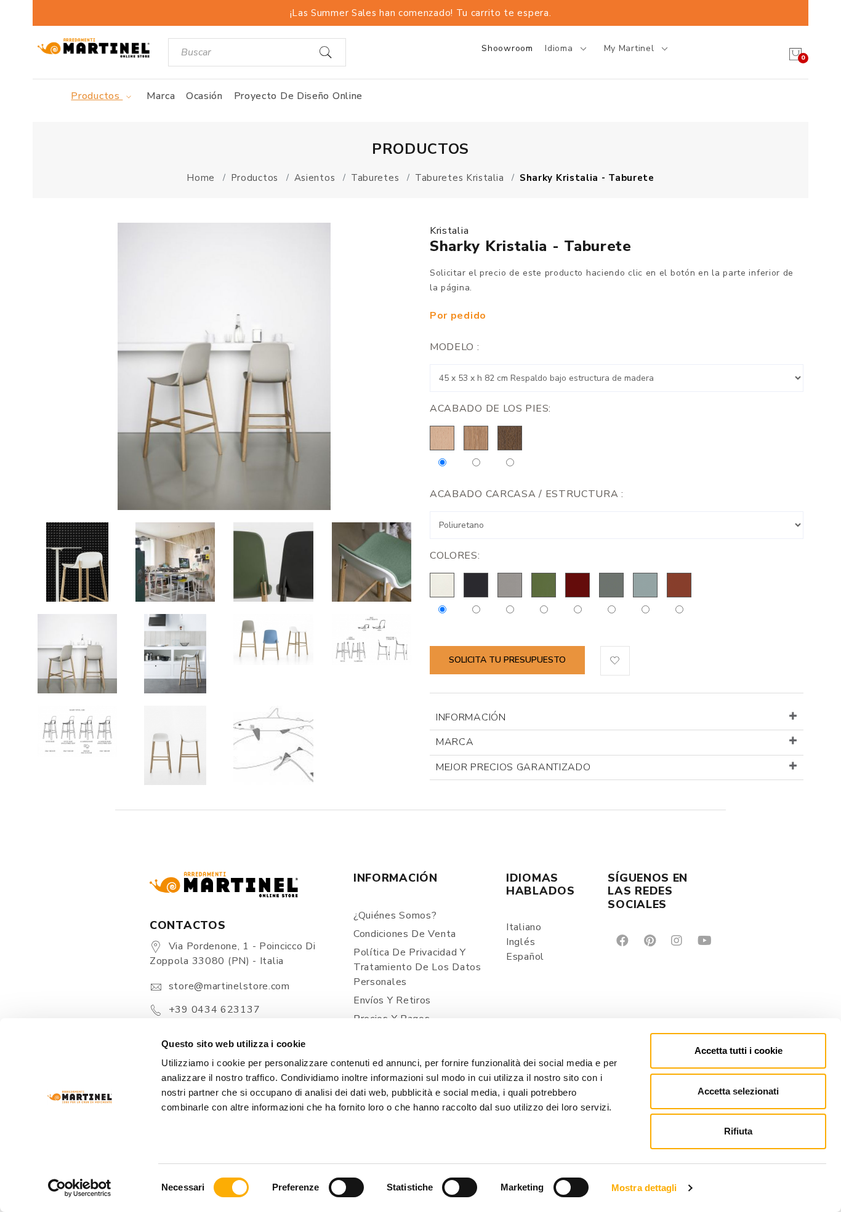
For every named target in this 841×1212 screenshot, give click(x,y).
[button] (615, 661)
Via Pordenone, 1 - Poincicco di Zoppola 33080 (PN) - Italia (232, 953)
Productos (97, 96)
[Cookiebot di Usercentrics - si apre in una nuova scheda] (80, 1188)
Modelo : (455, 347)
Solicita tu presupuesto (507, 660)
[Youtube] (703, 940)
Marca (161, 96)
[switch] (346, 1187)
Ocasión (204, 96)
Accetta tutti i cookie (738, 1050)
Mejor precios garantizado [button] (513, 767)
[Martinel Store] (94, 48)
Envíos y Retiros (392, 1000)
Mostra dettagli (644, 1187)
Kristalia (449, 230)
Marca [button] (455, 742)
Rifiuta (738, 1131)
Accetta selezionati (738, 1091)
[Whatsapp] (732, 940)
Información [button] (471, 717)
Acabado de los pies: (490, 408)
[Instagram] (675, 940)
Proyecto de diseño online (298, 96)
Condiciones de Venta (404, 934)
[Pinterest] (648, 940)
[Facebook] (621, 940)
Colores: (455, 555)
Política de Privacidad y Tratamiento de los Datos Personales (417, 967)
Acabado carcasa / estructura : (527, 494)
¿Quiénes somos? (395, 915)
